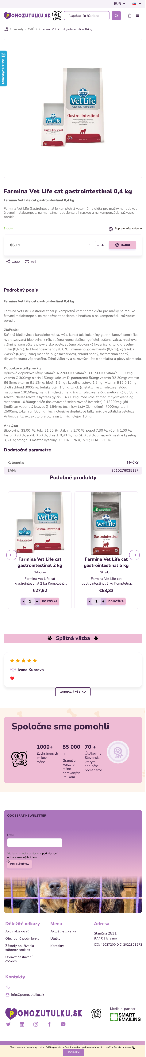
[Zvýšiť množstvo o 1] (102, 245)
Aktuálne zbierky (63, 931)
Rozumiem (73, 1052)
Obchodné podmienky (22, 939)
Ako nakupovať (17, 931)
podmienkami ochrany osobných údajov (32, 855)
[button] (11, 555)
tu (134, 1047)
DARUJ (125, 245)
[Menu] (138, 15)
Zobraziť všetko (73, 692)
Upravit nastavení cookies (18, 959)
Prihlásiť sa (19, 864)
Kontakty (57, 946)
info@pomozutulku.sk (27, 994)
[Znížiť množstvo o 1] (98, 245)
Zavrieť (73, 267)
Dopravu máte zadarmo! (128, 228)
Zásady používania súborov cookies (19, 948)
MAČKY (133, 462)
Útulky (55, 939)
